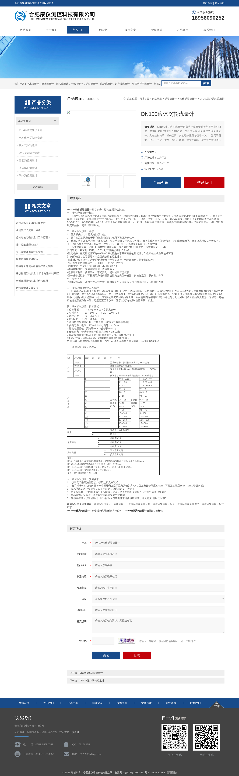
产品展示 (157, 98)
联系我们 (219, 3)
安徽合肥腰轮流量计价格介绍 (32, 280)
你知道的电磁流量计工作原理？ (33, 237)
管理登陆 (172, 772)
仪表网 (75, 732)
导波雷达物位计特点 (27, 259)
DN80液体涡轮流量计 (91, 672)
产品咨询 (161, 182)
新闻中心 (104, 29)
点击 (55, 121)
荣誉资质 (156, 29)
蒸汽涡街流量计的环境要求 (30, 223)
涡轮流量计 (24, 121)
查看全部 (38, 187)
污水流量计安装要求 (27, 287)
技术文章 (130, 29)
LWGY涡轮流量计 (29, 152)
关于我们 (51, 29)
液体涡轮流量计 (28, 167)
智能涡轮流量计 (28, 160)
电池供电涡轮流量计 (31, 137)
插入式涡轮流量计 (29, 145)
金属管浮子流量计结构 (28, 230)
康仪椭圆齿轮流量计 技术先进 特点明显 (37, 273)
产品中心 (77, 29)
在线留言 (208, 3)
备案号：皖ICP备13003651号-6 (132, 772)
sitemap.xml (158, 772)
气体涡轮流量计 (28, 175)
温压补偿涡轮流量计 (31, 130)
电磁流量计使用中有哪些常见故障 (34, 266)
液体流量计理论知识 (27, 244)
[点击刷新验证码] (126, 641)
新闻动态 (97, 702)
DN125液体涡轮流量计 (91, 680)
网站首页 (25, 29)
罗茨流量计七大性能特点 (29, 251)
